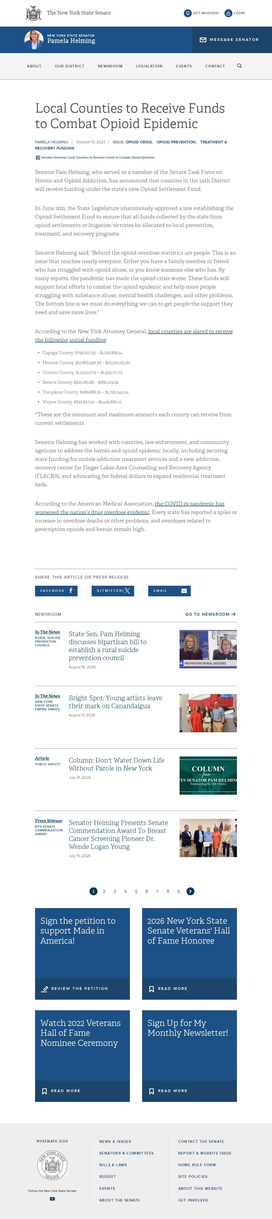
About (34, 66)
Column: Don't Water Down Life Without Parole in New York (116, 764)
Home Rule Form (197, 1165)
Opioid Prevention (176, 142)
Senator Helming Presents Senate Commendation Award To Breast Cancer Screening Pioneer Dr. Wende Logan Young (118, 835)
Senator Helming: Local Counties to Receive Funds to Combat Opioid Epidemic (98, 157)
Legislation (149, 66)
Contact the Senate (201, 1142)
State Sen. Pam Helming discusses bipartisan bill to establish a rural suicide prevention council (108, 646)
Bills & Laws (113, 1165)
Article (42, 758)
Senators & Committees (126, 1153)
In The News (47, 632)
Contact (215, 66)
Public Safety (48, 764)
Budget (107, 1177)
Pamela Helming (71, 41)
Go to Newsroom (207, 614)
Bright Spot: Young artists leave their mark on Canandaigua (115, 702)
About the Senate (119, 1200)
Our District (70, 66)
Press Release (48, 821)
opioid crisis (139, 142)
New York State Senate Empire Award (47, 705)
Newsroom (110, 66)
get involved (206, 13)
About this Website (200, 1189)
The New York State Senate (79, 13)
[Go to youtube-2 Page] (52, 1198)
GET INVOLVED (193, 1200)
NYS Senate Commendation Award (49, 830)
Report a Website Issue (205, 1153)
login (239, 13)
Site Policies (193, 1177)
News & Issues (115, 1142)
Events (184, 66)
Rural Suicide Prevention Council (48, 641)
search (240, 66)
